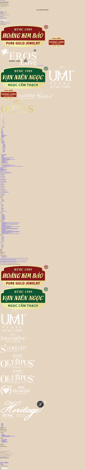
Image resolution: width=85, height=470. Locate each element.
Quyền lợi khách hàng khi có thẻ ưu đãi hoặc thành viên (7, 157)
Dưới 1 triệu (3, 140)
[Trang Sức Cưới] (18, 65)
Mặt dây (4, 123)
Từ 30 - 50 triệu (3, 218)
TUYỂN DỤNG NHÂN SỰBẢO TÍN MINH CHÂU (3, 170)
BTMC (2, 423)
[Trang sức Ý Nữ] (17, 114)
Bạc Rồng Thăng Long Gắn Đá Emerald (6, 233)
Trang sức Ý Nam (2, 189)
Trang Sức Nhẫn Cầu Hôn (4, 225)
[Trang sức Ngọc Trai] (61, 88)
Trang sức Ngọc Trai (3, 179)
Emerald (2, 246)
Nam (3, 116)
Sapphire (4, 150)
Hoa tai (2, 131)
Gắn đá (2, 148)
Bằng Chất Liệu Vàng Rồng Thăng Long (6, 172)
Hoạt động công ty (4, 440)
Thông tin (3, 134)
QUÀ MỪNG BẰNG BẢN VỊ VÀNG (6, 223)
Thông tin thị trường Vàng (4, 160)
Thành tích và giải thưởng (4, 135)
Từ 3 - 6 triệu (3, 141)
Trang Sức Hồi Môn (4, 229)
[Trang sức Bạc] (13, 353)
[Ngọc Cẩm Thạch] (24, 88)
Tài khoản (1, 11)
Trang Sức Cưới (2, 174)
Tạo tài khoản (1, 12)
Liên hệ (2, 138)
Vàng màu (3, 237)
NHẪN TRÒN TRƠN (4, 230)
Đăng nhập (1, 13)
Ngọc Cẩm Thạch (2, 176)
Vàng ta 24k (4, 144)
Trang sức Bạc (2, 184)
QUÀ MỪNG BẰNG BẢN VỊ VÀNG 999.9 (3, 168)
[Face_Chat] (2, 464)
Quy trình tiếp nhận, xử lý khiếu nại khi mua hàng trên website (8, 159)
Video (2, 137)
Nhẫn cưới (3, 208)
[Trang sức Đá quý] (2, 193)
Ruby (3, 149)
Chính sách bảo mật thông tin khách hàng (6, 158)
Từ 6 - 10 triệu (3, 142)
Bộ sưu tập (3, 156)
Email (1, 468)
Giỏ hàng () (1, 16)
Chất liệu (3, 143)
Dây (2, 130)
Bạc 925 (4, 147)
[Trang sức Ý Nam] (2, 188)
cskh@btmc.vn (8, 454)
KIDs (2, 201)
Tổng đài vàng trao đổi (4, 462)
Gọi (0, 463)
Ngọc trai (4, 151)
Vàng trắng (4, 145)
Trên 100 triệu (3, 219)
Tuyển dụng (3, 136)
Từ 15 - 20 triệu (3, 217)
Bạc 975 (4, 146)
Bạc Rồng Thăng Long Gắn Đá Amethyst (6, 231)
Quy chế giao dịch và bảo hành (5, 161)
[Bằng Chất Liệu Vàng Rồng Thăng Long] (4, 171)
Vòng (3, 126)
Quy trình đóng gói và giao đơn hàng (5, 436)
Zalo (1, 463)
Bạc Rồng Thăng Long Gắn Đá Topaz (6, 228)
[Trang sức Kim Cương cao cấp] (15, 395)
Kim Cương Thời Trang (4, 232)
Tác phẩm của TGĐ (4, 162)
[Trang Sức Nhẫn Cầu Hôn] (40, 65)
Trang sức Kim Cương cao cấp (4, 192)
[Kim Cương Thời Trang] (3, 180)
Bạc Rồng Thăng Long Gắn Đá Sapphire (6, 226)
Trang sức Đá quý (2, 194)
